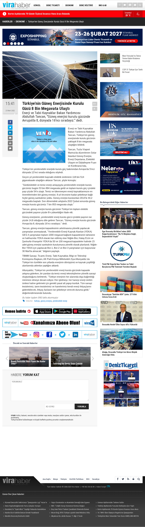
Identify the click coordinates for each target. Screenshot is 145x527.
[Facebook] (10, 122)
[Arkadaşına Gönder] (10, 138)
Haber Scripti (101, 487)
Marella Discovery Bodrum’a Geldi (17, 516)
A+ (94, 103)
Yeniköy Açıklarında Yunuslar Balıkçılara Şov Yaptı (116, 506)
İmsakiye (95, 479)
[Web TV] (124, 5)
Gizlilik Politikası (76, 479)
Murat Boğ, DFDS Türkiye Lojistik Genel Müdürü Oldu (70, 513)
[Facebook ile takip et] (117, 479)
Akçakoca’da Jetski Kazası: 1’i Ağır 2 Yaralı (66, 516)
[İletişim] (135, 5)
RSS (87, 479)
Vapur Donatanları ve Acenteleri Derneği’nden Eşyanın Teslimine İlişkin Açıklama (69, 502)
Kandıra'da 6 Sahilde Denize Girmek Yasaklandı (30, 13)
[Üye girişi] (133, 479)
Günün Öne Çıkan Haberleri (13, 494)
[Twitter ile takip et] (122, 479)
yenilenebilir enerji (60, 301)
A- (95, 108)
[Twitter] (10, 127)
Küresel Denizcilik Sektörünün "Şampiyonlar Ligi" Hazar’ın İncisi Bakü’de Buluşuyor (24, 502)
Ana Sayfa (46, 479)
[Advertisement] (49, 453)
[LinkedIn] (10, 132)
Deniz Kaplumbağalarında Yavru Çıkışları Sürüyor (23, 506)
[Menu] (119, 5)
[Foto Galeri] (129, 5)
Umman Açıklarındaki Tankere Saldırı (111, 502)
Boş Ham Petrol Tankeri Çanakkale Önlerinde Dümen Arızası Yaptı (69, 509)
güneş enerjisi (46, 301)
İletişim (64, 479)
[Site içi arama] (140, 5)
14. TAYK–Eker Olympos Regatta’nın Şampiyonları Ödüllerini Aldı (114, 513)
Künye (55, 479)
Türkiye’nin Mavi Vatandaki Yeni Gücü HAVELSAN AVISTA (118, 516)
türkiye (37, 301)
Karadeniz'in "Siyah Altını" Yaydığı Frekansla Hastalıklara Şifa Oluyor (24, 509)
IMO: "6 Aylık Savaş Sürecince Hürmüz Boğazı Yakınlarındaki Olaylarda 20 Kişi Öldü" (67, 506)
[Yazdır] (10, 143)
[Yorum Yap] (10, 148)
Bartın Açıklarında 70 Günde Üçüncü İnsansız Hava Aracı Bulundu (116, 509)
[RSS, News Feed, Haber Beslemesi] (128, 479)
